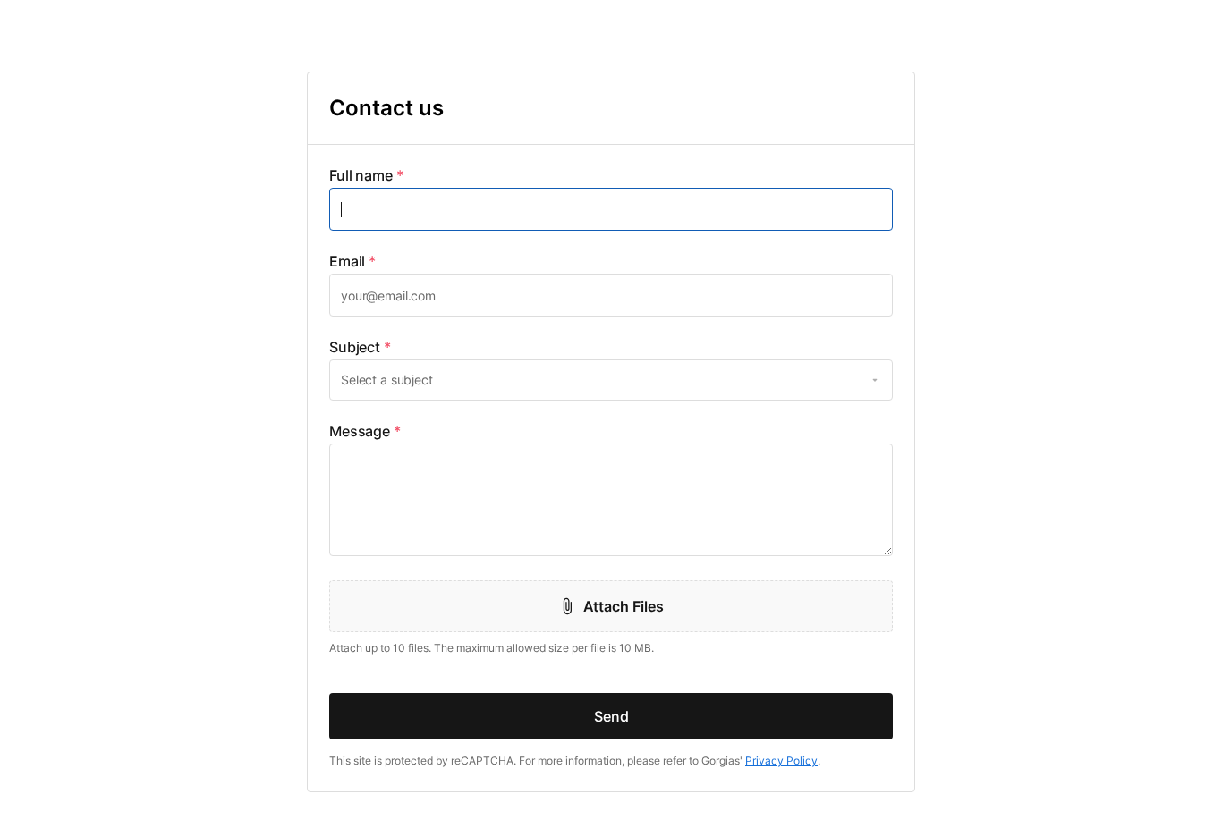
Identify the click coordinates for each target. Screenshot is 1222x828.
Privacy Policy (781, 760)
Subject (360, 347)
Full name (366, 175)
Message (365, 431)
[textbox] (611, 209)
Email (352, 261)
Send (611, 716)
